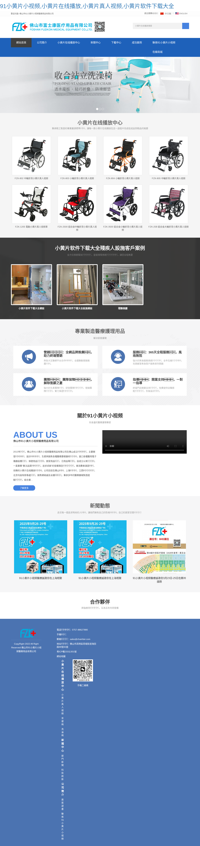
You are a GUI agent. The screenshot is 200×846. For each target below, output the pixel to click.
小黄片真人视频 (62, 704)
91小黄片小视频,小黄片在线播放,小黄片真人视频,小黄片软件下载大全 (87, 6)
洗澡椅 (62, 732)
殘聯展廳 (123, 308)
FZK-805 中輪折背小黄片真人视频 (168, 178)
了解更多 (24, 488)
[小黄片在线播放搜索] (185, 26)
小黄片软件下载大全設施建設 (77, 308)
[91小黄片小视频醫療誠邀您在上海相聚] (40, 546)
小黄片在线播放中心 (69, 42)
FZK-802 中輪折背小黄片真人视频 (31, 178)
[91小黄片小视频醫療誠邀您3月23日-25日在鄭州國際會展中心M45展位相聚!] (159, 546)
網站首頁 (21, 42)
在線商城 (157, 52)
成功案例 (137, 42)
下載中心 (116, 42)
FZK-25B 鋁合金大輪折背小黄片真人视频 (168, 226)
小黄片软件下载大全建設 (31, 308)
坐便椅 (62, 721)
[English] (181, 13)
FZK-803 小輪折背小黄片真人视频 (77, 178)
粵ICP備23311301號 (67, 651)
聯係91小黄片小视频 (163, 42)
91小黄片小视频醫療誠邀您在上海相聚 (40, 578)
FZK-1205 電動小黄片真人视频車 (31, 226)
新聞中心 (96, 42)
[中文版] (166, 13)
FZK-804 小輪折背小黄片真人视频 (123, 178)
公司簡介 (42, 42)
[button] (68, 52)
